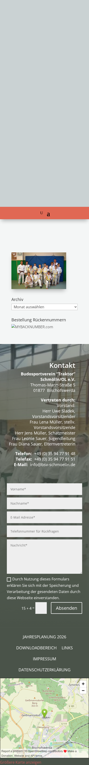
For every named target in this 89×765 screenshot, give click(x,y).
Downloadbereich (36, 648)
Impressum (44, 659)
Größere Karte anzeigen (20, 762)
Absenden (66, 608)
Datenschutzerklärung (44, 670)
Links (67, 648)
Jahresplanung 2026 (44, 637)
